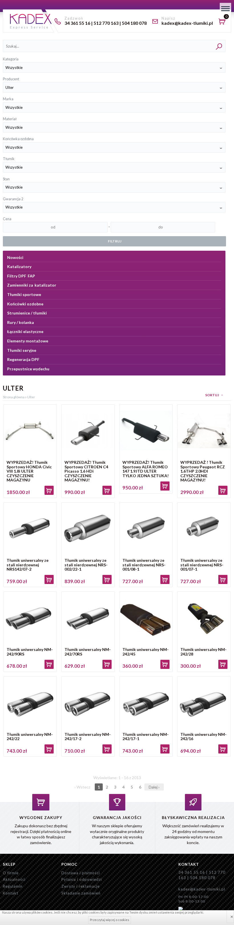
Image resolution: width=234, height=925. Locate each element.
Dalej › (154, 787)
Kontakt (10, 893)
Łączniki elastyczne (25, 331)
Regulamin (13, 886)
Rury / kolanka (20, 322)
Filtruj (114, 241)
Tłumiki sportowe (24, 294)
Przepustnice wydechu (28, 368)
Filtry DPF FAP (21, 275)
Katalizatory (19, 266)
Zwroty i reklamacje (80, 886)
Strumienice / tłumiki (27, 313)
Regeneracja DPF (23, 359)
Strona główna (14, 397)
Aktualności (14, 879)
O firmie (11, 873)
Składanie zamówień (80, 893)
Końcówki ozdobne (25, 303)
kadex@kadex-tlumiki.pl (201, 889)
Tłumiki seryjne (21, 350)
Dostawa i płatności (80, 873)
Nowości (15, 257)
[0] (223, 22)
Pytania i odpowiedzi (81, 879)
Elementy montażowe (27, 340)
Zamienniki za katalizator (31, 285)
